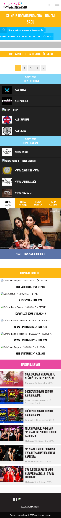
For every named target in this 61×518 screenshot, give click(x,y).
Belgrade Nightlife (30, 506)
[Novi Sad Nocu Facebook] (15, 499)
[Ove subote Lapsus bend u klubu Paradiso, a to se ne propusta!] (11, 473)
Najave (29, 382)
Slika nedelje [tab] (23, 203)
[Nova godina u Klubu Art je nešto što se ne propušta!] (11, 378)
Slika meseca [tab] (38, 203)
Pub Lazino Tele (7, 36)
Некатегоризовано (36, 400)
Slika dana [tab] (8, 203)
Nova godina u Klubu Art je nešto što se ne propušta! (40, 376)
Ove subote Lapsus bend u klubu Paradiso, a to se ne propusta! (39, 473)
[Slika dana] (30, 223)
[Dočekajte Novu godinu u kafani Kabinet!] (11, 395)
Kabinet (29, 419)
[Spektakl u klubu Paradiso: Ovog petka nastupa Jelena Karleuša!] (11, 453)
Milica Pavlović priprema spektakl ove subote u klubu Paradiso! (41, 432)
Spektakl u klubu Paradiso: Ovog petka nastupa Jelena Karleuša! (40, 452)
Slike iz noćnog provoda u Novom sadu (25, 30)
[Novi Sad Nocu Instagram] (32, 499)
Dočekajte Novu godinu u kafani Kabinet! (39, 393)
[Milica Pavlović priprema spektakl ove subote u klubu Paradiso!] (11, 432)
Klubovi (29, 440)
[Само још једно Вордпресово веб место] (15, 5)
